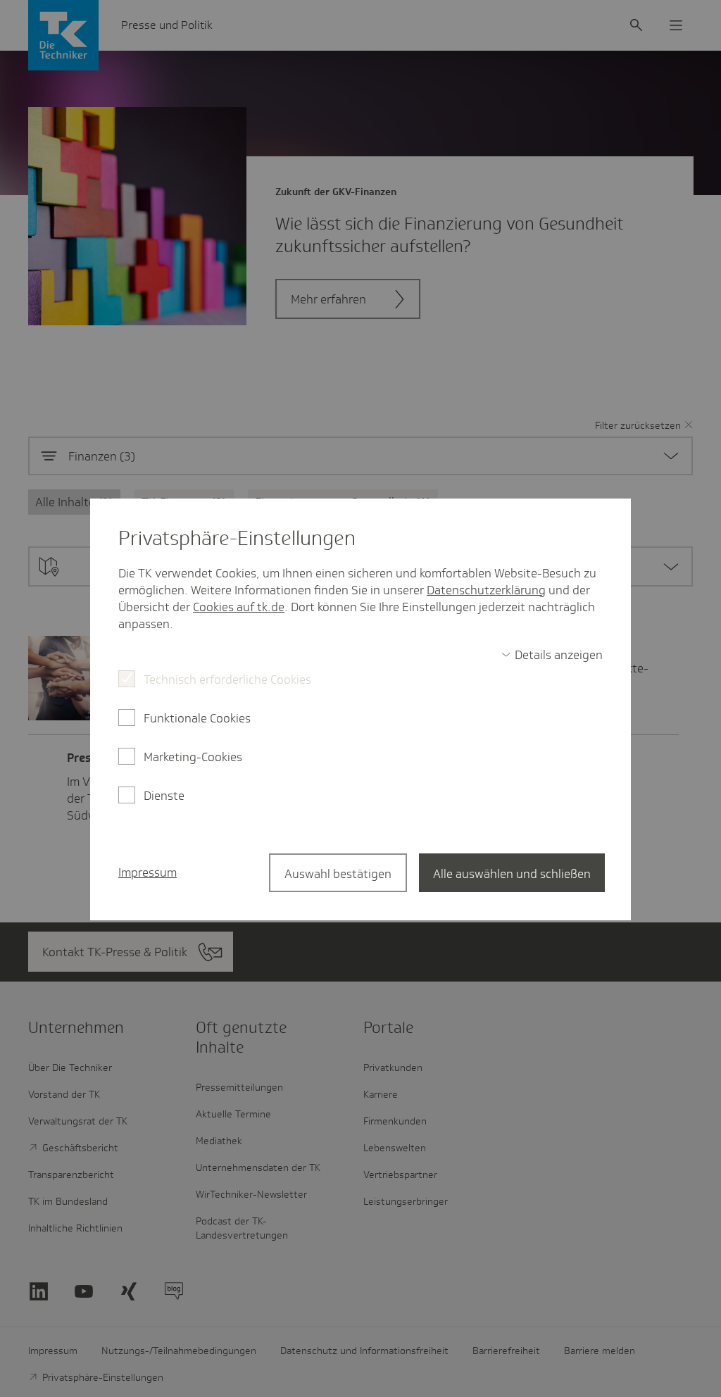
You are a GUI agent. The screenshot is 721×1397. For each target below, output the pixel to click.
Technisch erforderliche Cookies (227, 679)
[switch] (552, 654)
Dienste (164, 795)
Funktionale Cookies (197, 718)
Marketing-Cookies (193, 757)
